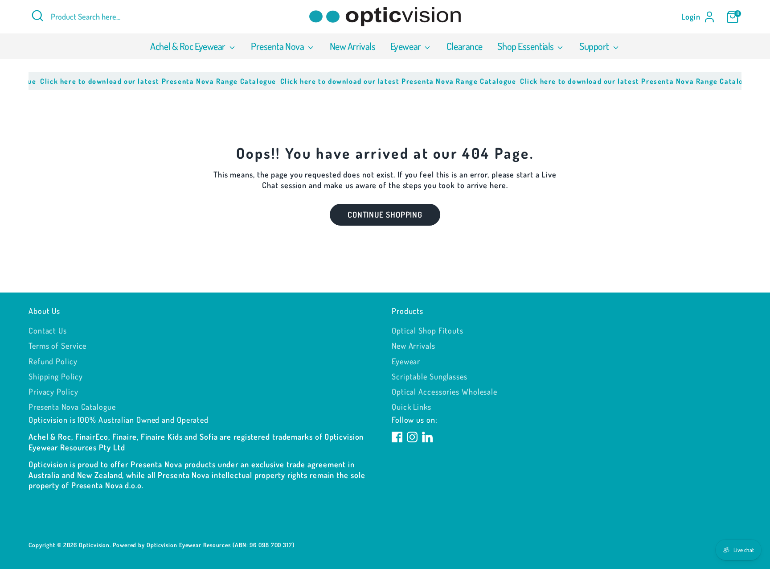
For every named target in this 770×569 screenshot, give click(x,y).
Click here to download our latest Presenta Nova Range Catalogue (151, 81)
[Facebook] (397, 437)
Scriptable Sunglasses (429, 376)
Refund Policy (53, 361)
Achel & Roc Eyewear (188, 46)
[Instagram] (412, 437)
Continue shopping (385, 214)
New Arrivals (353, 46)
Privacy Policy (53, 391)
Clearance (464, 46)
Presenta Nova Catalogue (72, 407)
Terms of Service (57, 345)
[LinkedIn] (427, 437)
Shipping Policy (56, 376)
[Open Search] (37, 16)
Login (691, 16)
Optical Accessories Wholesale (444, 391)
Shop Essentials (526, 46)
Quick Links (411, 407)
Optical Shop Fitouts (427, 330)
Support (594, 46)
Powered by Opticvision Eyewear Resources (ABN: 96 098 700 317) (204, 544)
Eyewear (406, 46)
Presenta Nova (278, 46)
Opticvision (94, 544)
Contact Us (48, 330)
